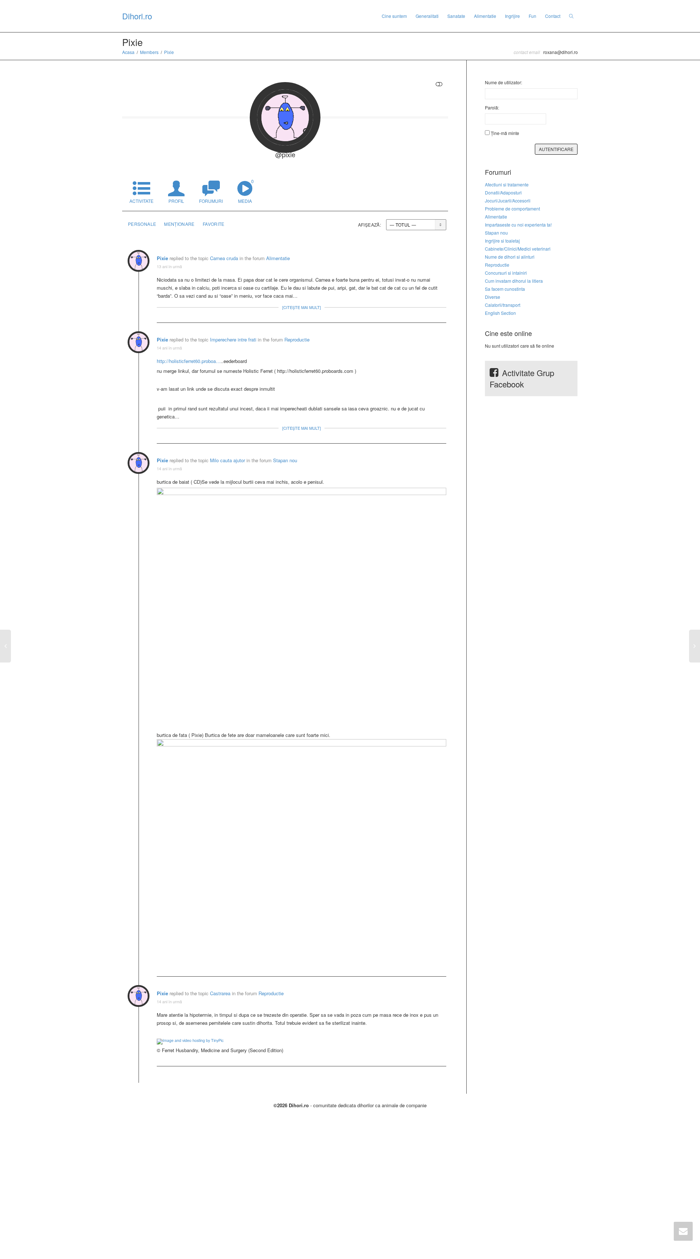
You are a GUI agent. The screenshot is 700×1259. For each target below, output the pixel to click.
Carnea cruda (225, 258)
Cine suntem (394, 16)
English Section (500, 313)
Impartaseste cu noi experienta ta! (518, 224)
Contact (552, 16)
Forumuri (211, 201)
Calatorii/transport (502, 305)
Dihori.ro (137, 16)
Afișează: (369, 224)
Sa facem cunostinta (505, 289)
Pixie (169, 52)
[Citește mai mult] (301, 307)
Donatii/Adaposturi (503, 192)
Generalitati (427, 16)
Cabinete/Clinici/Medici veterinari (518, 249)
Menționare (179, 224)
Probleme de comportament (512, 208)
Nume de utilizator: (503, 82)
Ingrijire (512, 16)
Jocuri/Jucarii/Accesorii (507, 200)
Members (149, 52)
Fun (532, 16)
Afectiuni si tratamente (507, 184)
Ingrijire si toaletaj (502, 240)
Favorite (214, 224)
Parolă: (492, 107)
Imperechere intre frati (233, 339)
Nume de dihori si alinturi (509, 257)
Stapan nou (285, 460)
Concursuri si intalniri (506, 273)
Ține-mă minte (505, 133)
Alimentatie (485, 16)
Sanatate (456, 16)
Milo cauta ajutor (227, 460)
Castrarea (220, 993)
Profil (176, 201)
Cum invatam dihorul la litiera (514, 281)
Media (246, 191)
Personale (142, 224)
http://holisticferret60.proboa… (189, 361)
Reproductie (297, 339)
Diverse (492, 297)
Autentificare (556, 149)
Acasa (128, 52)
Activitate (141, 201)
